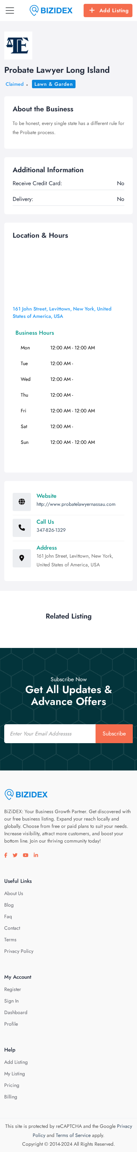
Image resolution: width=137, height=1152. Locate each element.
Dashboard (15, 1012)
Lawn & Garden (53, 84)
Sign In (11, 1000)
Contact (12, 927)
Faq (8, 916)
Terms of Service (73, 1135)
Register (12, 989)
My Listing (14, 1073)
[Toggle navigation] (10, 10)
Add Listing (114, 10)
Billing (10, 1096)
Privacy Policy (18, 951)
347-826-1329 (51, 529)
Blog (9, 904)
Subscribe (114, 733)
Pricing (11, 1085)
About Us (13, 893)
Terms (10, 939)
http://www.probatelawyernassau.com (76, 504)
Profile (11, 1023)
